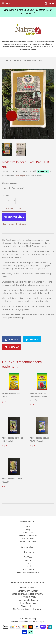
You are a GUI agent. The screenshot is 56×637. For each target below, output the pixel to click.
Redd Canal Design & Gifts (28, 572)
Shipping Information (28, 536)
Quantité (5, 195)
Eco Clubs (28, 566)
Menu (7, 3)
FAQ (28, 530)
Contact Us (28, 533)
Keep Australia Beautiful (28, 600)
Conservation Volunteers (28, 591)
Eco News (28, 563)
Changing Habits (28, 606)
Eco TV (28, 560)
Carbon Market (28, 569)
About (28, 526)
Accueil (5, 60)
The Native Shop (30, 618)
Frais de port (20, 176)
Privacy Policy (28, 539)
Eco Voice (28, 557)
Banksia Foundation (28, 588)
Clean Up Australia (28, 603)
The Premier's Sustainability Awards (28, 609)
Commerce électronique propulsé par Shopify (27, 622)
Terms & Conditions (28, 542)
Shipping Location (9, 183)
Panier (51, 3)
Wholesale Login (28, 547)
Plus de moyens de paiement (14, 224)
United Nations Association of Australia (28, 594)
